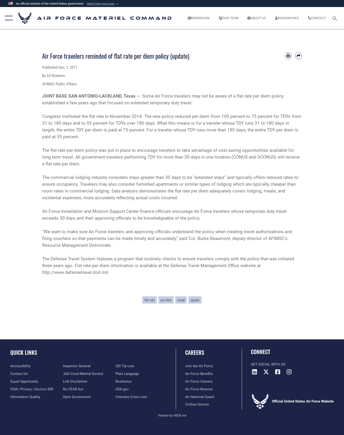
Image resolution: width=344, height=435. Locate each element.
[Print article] (288, 55)
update (194, 299)
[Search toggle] (335, 18)
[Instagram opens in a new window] (289, 371)
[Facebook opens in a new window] (277, 371)
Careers (194, 352)
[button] (103, 3)
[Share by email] (298, 55)
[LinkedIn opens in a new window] (254, 371)
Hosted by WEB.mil (172, 415)
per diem (166, 299)
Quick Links (23, 352)
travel (181, 299)
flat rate (149, 299)
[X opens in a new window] (266, 371)
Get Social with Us (268, 364)
